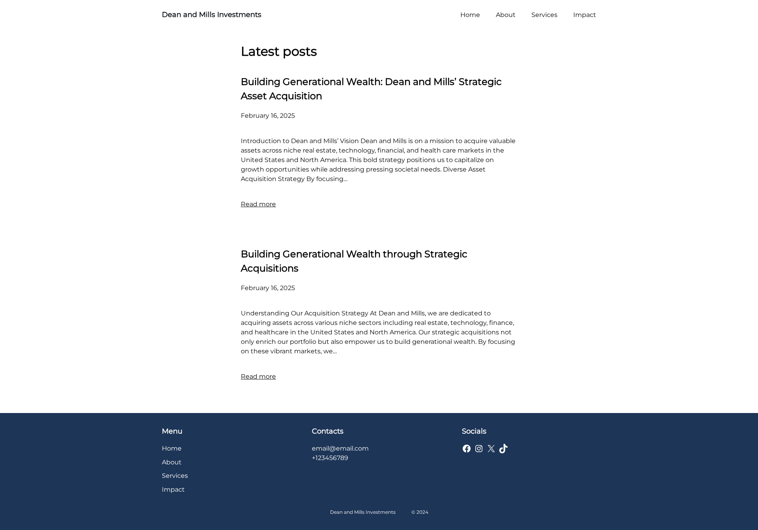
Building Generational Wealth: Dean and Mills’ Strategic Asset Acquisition (371, 89)
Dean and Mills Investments (211, 14)
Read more (258, 204)
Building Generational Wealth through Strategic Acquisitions (354, 261)
